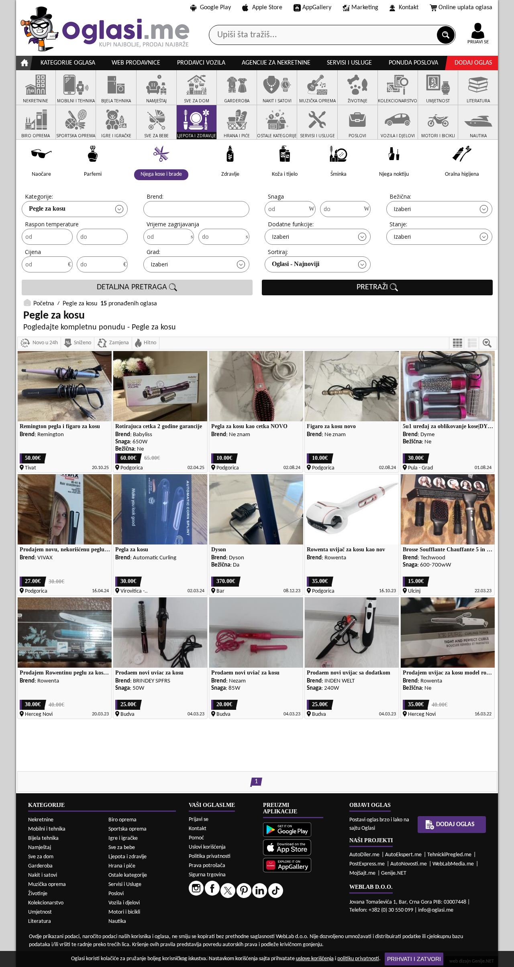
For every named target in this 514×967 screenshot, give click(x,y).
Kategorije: (39, 196)
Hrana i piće (121, 866)
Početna (43, 304)
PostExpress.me (367, 864)
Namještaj (39, 848)
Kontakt (408, 7)
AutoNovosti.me (408, 864)
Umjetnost (40, 912)
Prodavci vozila (201, 63)
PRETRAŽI (373, 287)
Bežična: (400, 196)
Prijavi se (198, 820)
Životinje (37, 894)
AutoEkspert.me (403, 855)
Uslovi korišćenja (207, 847)
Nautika (117, 921)
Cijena (33, 252)
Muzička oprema (47, 885)
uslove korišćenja (315, 959)
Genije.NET (393, 873)
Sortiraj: (278, 252)
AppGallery (316, 7)
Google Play (215, 7)
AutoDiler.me (364, 855)
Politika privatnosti (209, 856)
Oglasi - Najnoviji (295, 263)
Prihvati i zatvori (414, 959)
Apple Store (267, 7)
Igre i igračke (123, 838)
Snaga (276, 196)
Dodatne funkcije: (291, 224)
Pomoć (196, 838)
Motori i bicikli (124, 912)
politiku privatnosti (358, 959)
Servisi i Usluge (124, 885)
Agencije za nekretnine (276, 63)
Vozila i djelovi (124, 903)
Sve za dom (40, 857)
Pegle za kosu (47, 208)
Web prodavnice (136, 63)
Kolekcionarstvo (45, 903)
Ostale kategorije (127, 875)
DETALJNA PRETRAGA (133, 287)
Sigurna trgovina (207, 875)
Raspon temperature (52, 224)
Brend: (155, 196)
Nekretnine (40, 820)
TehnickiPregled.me (449, 855)
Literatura (39, 921)
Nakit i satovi (42, 875)
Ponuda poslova (413, 63)
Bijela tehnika (43, 838)
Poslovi (116, 894)
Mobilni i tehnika (46, 829)
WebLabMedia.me (453, 864)
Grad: (153, 252)
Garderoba (40, 866)
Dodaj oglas (473, 63)
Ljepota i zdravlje (127, 857)
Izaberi (402, 209)
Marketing (364, 7)
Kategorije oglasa (68, 63)
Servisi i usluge (349, 63)
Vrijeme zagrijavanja (173, 224)
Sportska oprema (127, 829)
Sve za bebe (121, 848)
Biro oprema (122, 820)
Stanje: (398, 224)
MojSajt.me (362, 873)
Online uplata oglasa (465, 7)
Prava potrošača (207, 866)
